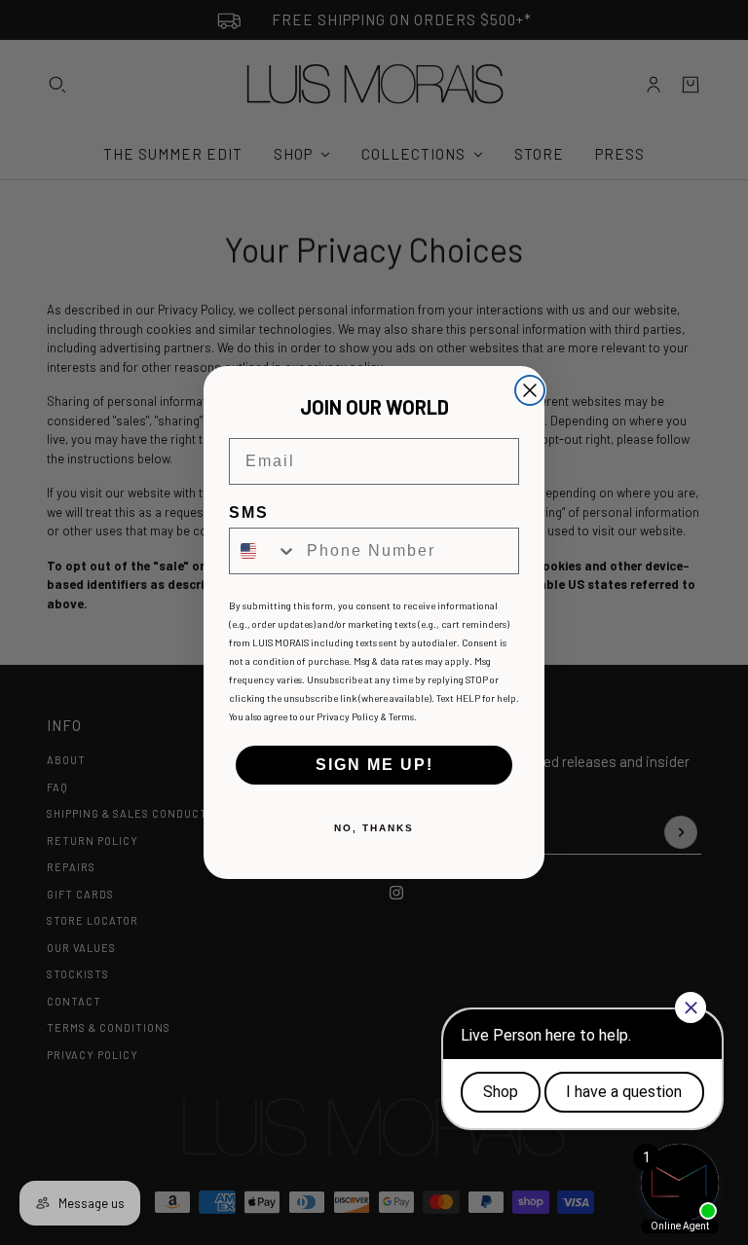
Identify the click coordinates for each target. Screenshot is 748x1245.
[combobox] (263, 551)
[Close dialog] (529, 390)
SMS (249, 512)
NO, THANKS (374, 828)
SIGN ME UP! (374, 764)
